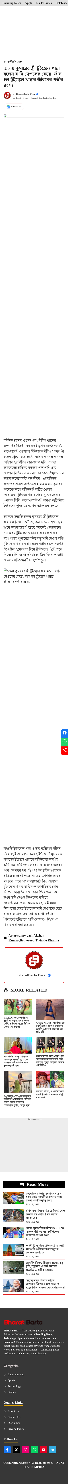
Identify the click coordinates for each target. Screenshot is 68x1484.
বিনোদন (18, 62)
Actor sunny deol (20, 935)
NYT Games (44, 3)
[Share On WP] (64, 742)
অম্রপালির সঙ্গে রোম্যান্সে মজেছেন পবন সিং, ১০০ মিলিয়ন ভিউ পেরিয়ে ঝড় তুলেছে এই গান (16, 1061)
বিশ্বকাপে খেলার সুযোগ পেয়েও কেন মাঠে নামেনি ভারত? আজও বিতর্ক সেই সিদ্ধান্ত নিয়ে (44, 1197)
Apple (28, 3)
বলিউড (11, 62)
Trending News (11, 3)
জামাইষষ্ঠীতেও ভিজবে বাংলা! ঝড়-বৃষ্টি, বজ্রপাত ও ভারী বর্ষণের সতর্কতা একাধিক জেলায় (45, 1266)
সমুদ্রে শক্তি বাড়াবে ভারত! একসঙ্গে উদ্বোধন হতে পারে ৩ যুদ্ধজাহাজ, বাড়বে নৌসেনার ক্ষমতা (45, 1284)
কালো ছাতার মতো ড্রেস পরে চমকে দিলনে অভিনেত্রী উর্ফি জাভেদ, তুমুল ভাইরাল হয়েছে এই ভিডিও (50, 1060)
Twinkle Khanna (47, 940)
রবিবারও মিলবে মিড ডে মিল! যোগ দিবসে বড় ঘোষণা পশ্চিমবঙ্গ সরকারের (45, 1214)
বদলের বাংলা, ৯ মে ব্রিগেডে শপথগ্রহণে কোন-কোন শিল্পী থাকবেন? (50, 1094)
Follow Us (16, 107)
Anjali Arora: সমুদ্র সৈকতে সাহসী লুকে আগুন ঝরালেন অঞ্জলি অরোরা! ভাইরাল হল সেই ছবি (50, 1027)
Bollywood (27, 940)
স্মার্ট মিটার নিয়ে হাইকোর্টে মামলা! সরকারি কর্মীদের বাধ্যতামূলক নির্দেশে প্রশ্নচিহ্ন (45, 1249)
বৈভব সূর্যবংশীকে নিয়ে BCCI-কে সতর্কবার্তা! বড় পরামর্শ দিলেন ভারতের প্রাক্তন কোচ (45, 1231)
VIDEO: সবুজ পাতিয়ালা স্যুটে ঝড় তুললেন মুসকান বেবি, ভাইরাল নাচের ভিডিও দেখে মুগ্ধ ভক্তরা (17, 1022)
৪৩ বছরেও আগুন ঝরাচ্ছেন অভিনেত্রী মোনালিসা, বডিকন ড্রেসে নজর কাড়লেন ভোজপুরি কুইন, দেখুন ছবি (17, 1100)
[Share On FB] (64, 733)
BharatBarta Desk (25, 94)
